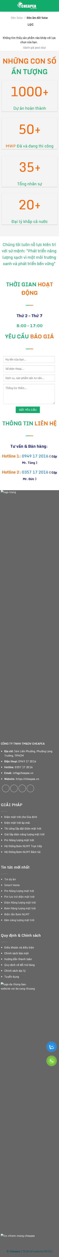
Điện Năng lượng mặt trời (20, 902)
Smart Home (12, 885)
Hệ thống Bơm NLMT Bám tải (22, 852)
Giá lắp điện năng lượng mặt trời (24, 834)
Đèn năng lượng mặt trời (19, 920)
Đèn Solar (17, 18)
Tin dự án (10, 879)
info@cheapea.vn (23, 773)
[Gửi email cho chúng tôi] (22, 788)
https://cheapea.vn (27, 779)
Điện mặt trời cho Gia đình (20, 817)
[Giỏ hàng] (48, 6)
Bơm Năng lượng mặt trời (20, 908)
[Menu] (4, 6)
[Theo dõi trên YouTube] (30, 788)
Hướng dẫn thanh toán (18, 959)
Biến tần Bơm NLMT (17, 914)
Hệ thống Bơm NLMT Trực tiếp (23, 846)
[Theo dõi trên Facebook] (6, 788)
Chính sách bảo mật (16, 953)
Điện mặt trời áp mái (17, 823)
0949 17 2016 (35, 456)
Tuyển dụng (11, 977)
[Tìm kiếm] (55, 6)
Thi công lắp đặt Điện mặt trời (22, 828)
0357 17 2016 (35, 472)
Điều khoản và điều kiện (19, 947)
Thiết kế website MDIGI (37, 1251)
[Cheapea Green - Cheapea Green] (27, 6)
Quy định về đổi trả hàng (19, 965)
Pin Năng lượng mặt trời (19, 840)
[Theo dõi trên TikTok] (14, 788)
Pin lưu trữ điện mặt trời (19, 897)
